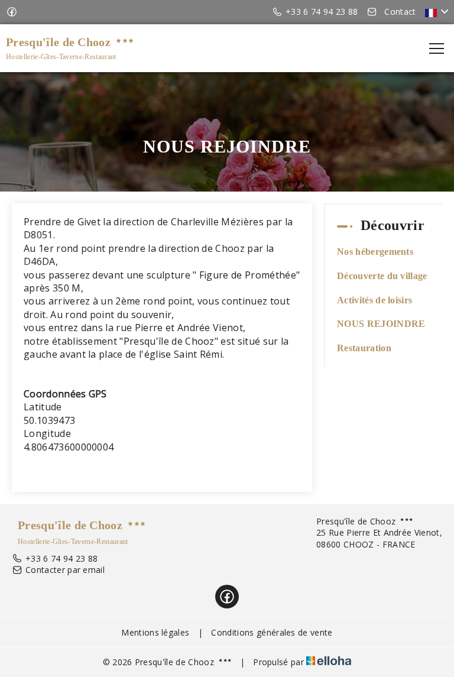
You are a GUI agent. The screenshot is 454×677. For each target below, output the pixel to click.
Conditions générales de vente (271, 632)
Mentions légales (155, 632)
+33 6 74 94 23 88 (61, 558)
